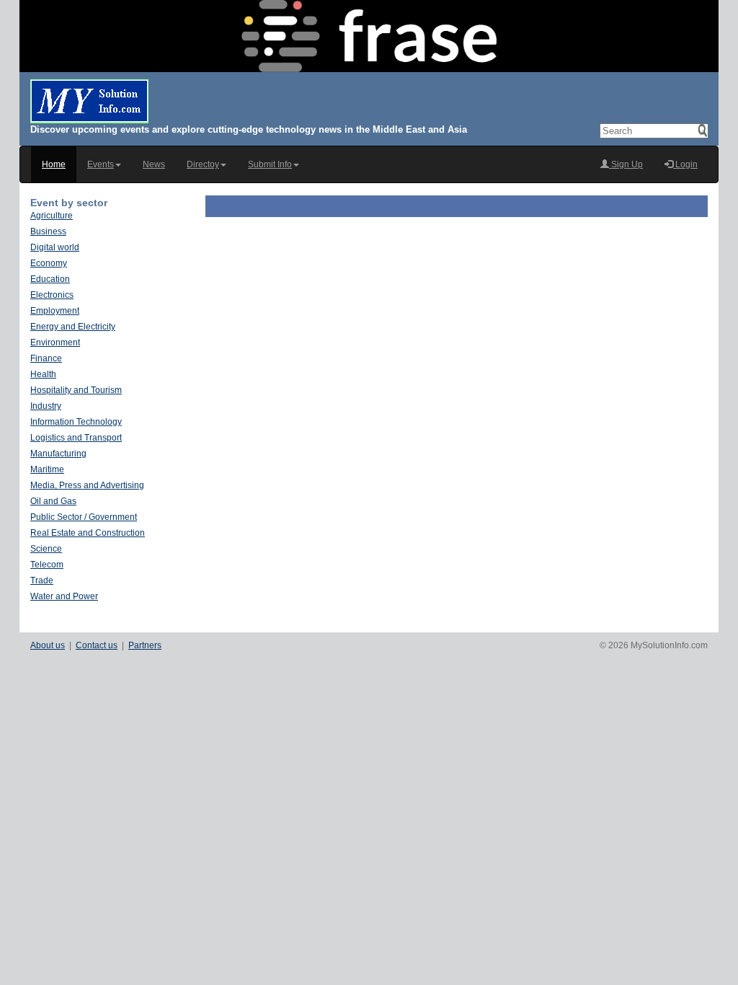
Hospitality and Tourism (76, 390)
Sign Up (626, 164)
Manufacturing (58, 454)
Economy (48, 263)
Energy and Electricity (72, 327)
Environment (55, 342)
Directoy (203, 164)
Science (46, 549)
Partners (144, 645)
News (154, 164)
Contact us (96, 645)
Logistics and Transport (76, 438)
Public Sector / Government (83, 517)
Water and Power (64, 596)
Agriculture (51, 216)
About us (47, 645)
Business (48, 231)
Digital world (54, 247)
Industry (45, 406)
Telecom (46, 565)
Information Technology (76, 422)
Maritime (47, 469)
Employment (54, 311)
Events (100, 164)
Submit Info (270, 164)
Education (50, 279)
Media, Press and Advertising (87, 485)
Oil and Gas (53, 501)
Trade (41, 580)
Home (54, 164)
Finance (46, 358)
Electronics (52, 295)
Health (43, 374)
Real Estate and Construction (87, 533)
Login (685, 164)
